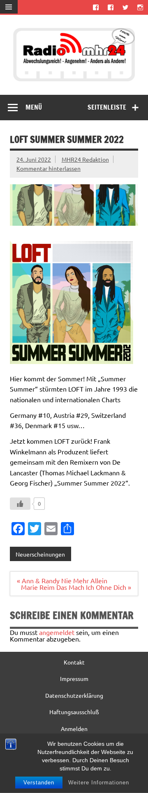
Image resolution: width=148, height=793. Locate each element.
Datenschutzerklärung (74, 695)
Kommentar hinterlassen (48, 168)
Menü (33, 107)
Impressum (74, 678)
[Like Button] (20, 503)
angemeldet (56, 632)
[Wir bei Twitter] (125, 7)
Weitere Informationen (98, 782)
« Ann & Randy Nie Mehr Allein (62, 580)
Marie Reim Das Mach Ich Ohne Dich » (76, 587)
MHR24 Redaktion (85, 159)
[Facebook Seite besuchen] (95, 7)
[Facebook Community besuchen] (110, 7)
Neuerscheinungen (40, 554)
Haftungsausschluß (74, 712)
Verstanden (38, 782)
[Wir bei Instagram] (140, 7)
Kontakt (74, 662)
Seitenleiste (107, 107)
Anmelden (74, 728)
